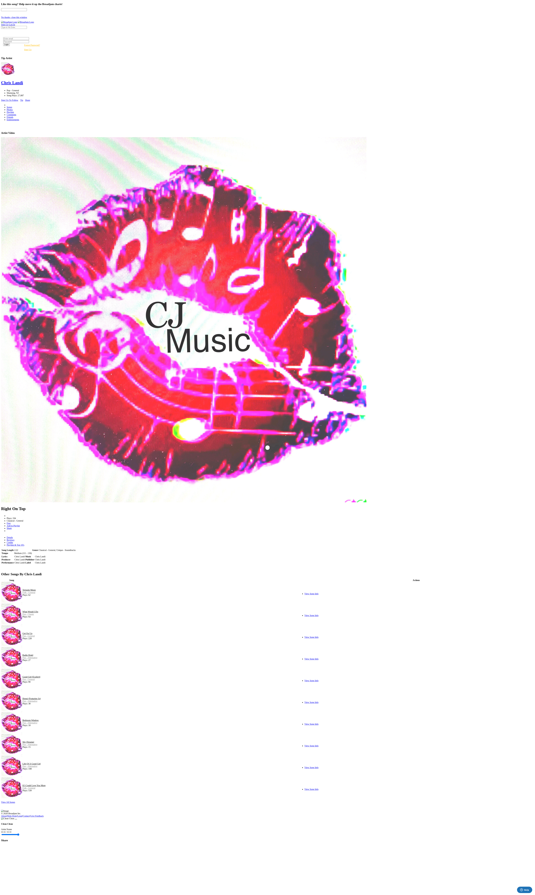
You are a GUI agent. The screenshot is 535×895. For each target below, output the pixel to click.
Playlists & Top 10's (15, 545)
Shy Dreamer (28, 742)
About (4, 816)
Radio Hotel (27, 655)
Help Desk (12, 816)
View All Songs (8, 802)
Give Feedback (37, 816)
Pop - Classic (28, 614)
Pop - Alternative (29, 657)
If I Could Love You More (34, 785)
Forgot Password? (32, 45)
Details (10, 537)
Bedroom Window (30, 720)
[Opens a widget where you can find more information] (524, 890)
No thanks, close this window (14, 17)
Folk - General (28, 592)
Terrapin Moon (29, 590)
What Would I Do (30, 611)
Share (27, 100)
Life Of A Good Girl (31, 764)
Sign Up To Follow (9, 100)
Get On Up (27, 633)
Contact (26, 816)
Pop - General (28, 636)
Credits (10, 542)
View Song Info (311, 594)
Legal (19, 816)
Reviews (10, 540)
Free (9, 523)
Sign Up (27, 49)
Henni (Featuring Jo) (31, 698)
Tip (21, 100)
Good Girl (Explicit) (31, 677)
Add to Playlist (13, 526)
